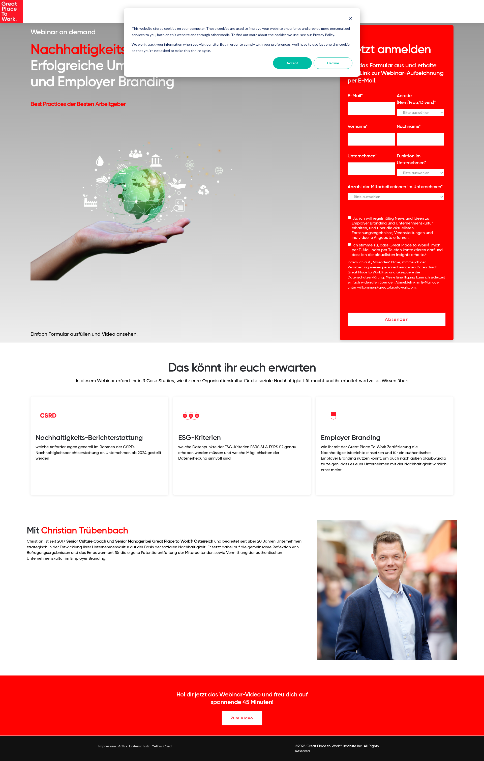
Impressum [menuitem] (107, 746)
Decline (333, 63)
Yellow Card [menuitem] (162, 746)
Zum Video (242, 718)
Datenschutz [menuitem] (139, 746)
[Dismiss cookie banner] (350, 19)
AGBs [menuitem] (122, 746)
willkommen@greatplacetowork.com (386, 287)
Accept (292, 63)
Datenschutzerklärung (366, 277)
